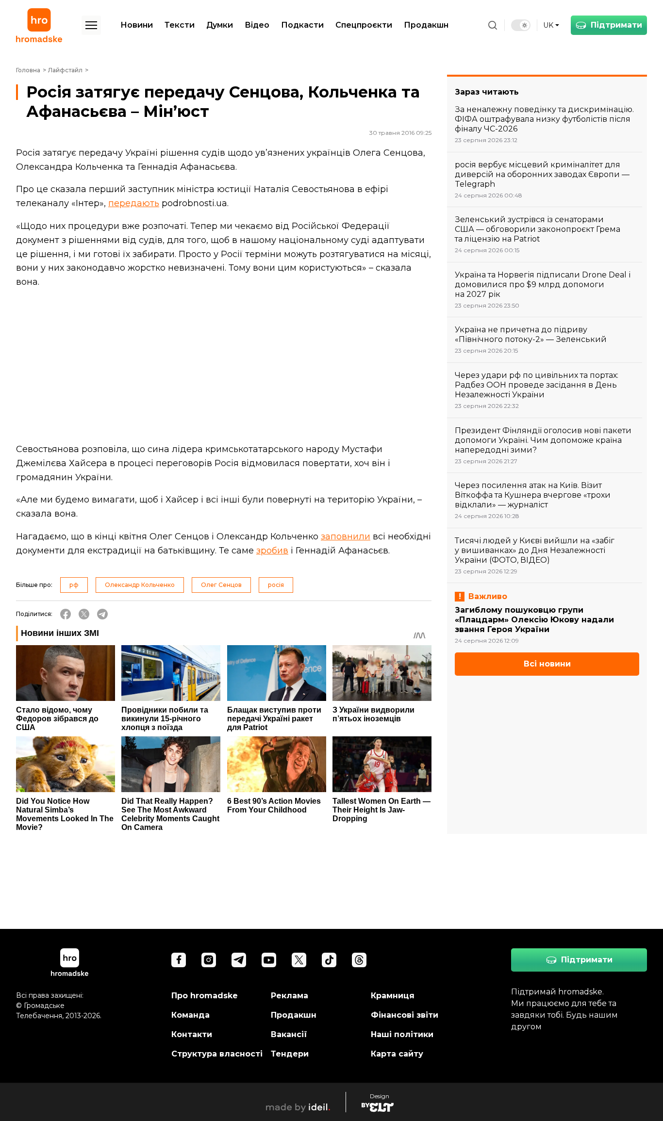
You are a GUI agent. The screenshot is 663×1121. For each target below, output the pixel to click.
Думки (219, 25)
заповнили (345, 536)
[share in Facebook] (65, 614)
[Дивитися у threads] (359, 960)
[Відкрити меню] (91, 25)
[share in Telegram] (102, 614)
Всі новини (547, 663)
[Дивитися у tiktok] (329, 960)
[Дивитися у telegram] (239, 960)
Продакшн (426, 25)
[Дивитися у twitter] (299, 960)
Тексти (180, 25)
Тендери (290, 1053)
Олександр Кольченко (140, 584)
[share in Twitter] (84, 614)
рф (74, 584)
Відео (257, 25)
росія (276, 584)
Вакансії (289, 1034)
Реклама (289, 995)
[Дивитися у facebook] (178, 960)
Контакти (191, 1034)
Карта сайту (397, 1053)
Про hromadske (204, 995)
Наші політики (402, 1034)
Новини (136, 25)
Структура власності (217, 1053)
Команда (190, 1015)
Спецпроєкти (363, 25)
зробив (272, 550)
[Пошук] (492, 25)
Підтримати (616, 25)
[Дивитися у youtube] (269, 960)
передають (133, 203)
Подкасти (302, 25)
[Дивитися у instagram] (208, 960)
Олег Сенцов (221, 584)
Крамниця (392, 995)
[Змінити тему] (520, 25)
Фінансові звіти (404, 1015)
